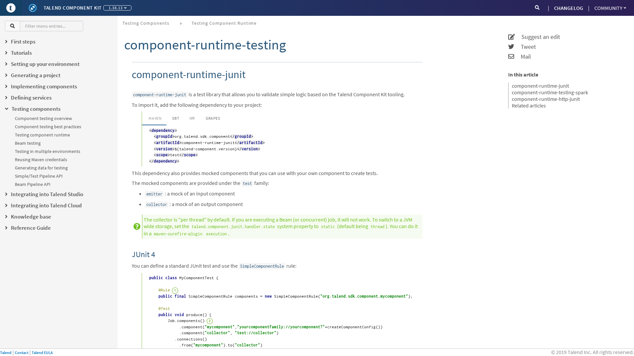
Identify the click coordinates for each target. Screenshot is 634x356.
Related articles (529, 105)
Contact (21, 352)
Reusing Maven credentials (41, 160)
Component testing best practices (48, 127)
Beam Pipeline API (33, 184)
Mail (522, 56)
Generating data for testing (41, 168)
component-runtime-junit (540, 85)
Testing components (146, 23)
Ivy (192, 118)
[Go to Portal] (11, 8)
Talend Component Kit (73, 8)
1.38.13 (116, 7)
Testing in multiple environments (47, 151)
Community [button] (608, 8)
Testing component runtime (42, 135)
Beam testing (28, 143)
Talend (6, 352)
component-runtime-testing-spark (550, 92)
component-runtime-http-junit (546, 99)
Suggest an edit (537, 37)
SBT (175, 118)
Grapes (213, 118)
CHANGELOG (568, 8)
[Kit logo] (33, 8)
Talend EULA (42, 352)
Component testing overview (43, 118)
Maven (155, 118)
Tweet (525, 47)
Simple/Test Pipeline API (39, 176)
